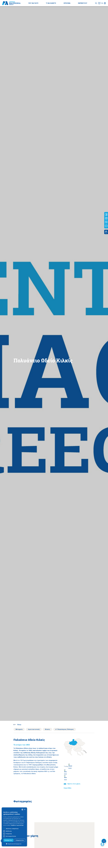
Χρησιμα (67, 3)
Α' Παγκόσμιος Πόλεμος (64, 729)
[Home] (11, 3)
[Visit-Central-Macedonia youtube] (106, 225)
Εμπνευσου (82, 3)
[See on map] (99, 3)
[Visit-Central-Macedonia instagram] (106, 218)
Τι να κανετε (51, 3)
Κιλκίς (47, 729)
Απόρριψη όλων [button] (20, 840)
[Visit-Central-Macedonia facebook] (106, 214)
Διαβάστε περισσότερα (17, 825)
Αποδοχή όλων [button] (8, 840)
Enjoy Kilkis (67, 788)
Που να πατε (33, 3)
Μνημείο (19, 729)
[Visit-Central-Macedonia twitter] (106, 222)
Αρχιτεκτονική (34, 729)
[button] (14, 844)
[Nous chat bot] (103, 842)
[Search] (96, 3)
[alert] (14, 826)
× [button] (24, 809)
